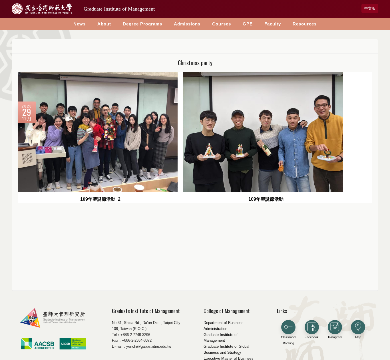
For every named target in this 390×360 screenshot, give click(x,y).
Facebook (312, 337)
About (104, 23)
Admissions (187, 23)
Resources (305, 23)
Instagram (335, 337)
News (79, 23)
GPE (248, 23)
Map (358, 337)
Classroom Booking (288, 340)
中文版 (369, 8)
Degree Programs (142, 23)
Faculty (272, 23)
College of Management (227, 311)
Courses (221, 23)
